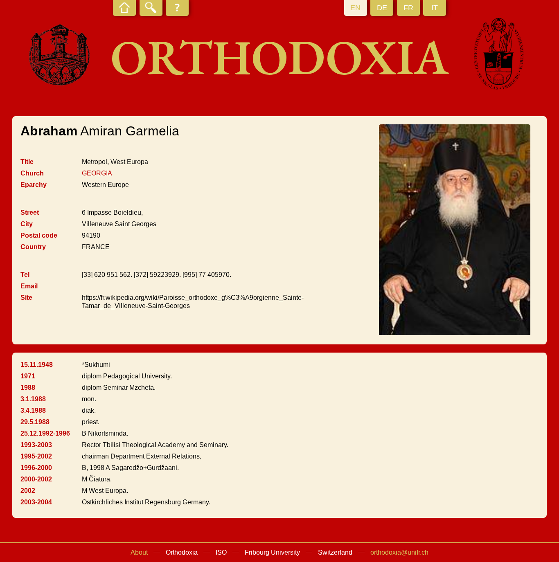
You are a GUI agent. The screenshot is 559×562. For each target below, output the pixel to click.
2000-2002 (36, 479)
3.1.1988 (33, 399)
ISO (221, 552)
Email (29, 286)
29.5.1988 (35, 421)
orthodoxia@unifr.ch (399, 552)
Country (33, 246)
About (139, 552)
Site (26, 297)
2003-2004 (36, 502)
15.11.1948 (36, 364)
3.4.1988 (33, 410)
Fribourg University (272, 552)
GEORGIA (97, 173)
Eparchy (33, 184)
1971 (27, 376)
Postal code (38, 235)
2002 (27, 490)
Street (29, 212)
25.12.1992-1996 (45, 433)
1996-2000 (36, 467)
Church (32, 173)
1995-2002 (36, 456)
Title (27, 161)
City (26, 223)
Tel (24, 274)
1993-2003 (36, 444)
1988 (27, 387)
